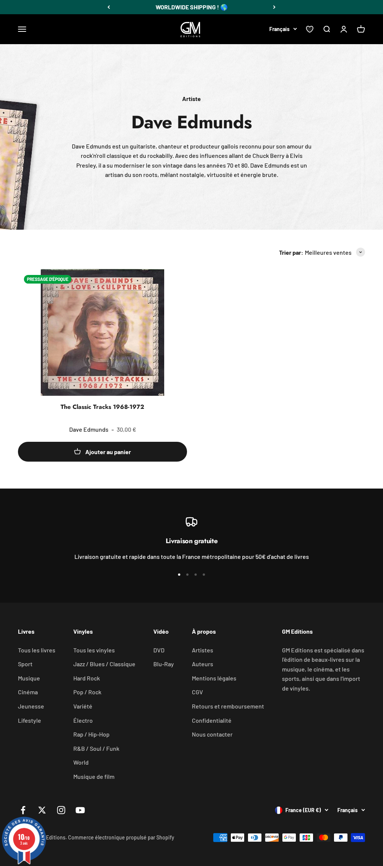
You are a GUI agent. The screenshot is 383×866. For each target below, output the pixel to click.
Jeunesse (31, 706)
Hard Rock (86, 678)
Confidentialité (212, 720)
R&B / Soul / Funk (96, 748)
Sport (25, 663)
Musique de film (93, 776)
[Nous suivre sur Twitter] (42, 810)
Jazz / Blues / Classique (104, 663)
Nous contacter (212, 734)
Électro (83, 720)
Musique (29, 678)
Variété (82, 706)
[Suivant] (274, 7)
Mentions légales (214, 678)
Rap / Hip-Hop (91, 734)
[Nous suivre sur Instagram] (61, 810)
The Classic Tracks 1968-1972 (102, 407)
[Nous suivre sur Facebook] (23, 810)
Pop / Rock (87, 691)
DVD (159, 650)
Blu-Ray (163, 663)
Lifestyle (29, 720)
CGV (197, 691)
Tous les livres (36, 650)
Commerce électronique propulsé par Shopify (121, 837)
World (81, 762)
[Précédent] (108, 7)
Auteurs (202, 663)
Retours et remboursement (228, 706)
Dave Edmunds (88, 429)
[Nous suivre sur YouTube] (80, 810)
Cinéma (28, 691)
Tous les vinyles (94, 650)
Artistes (202, 650)
